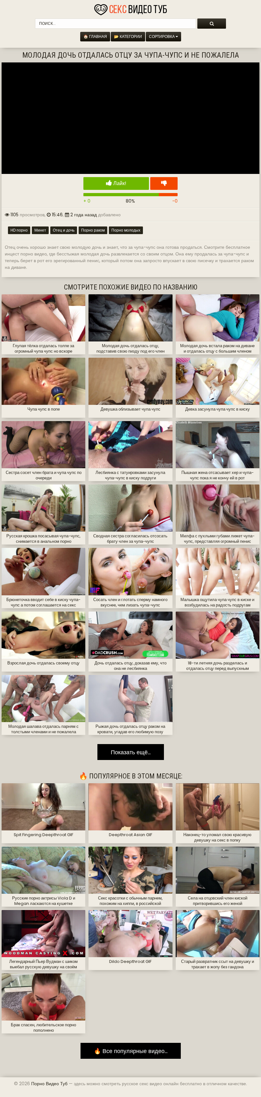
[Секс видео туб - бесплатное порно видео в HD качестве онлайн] (130, 8)
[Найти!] (211, 23)
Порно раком (93, 230)
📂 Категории (128, 36)
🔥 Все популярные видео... (130, 1051)
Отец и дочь (63, 230)
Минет (40, 230)
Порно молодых (125, 230)
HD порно (19, 230)
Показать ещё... (130, 752)
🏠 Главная (95, 36)
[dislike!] (164, 183)
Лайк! (119, 183)
